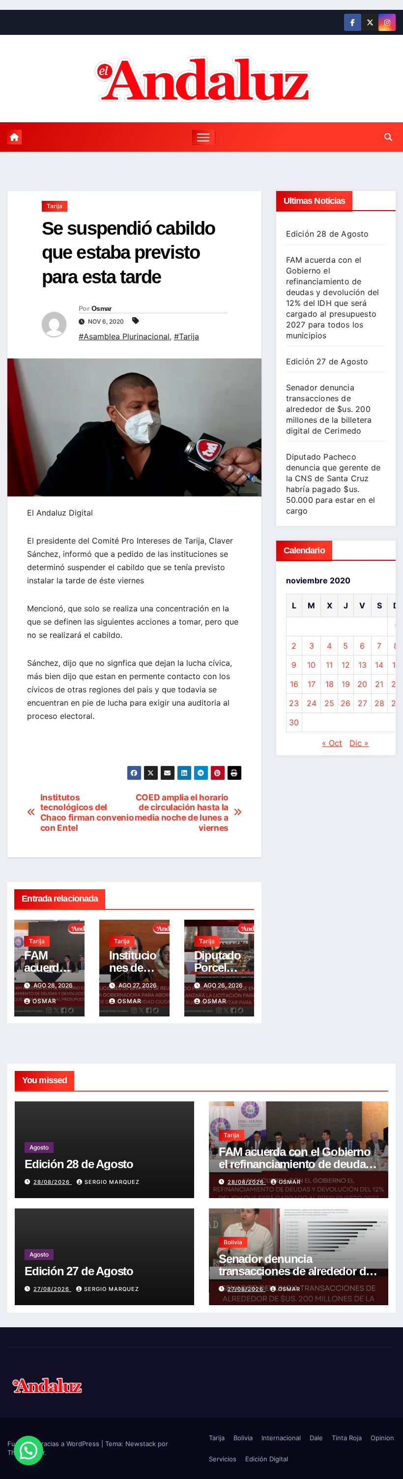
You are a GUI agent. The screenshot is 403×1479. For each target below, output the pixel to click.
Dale (316, 1438)
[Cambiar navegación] (203, 137)
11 (329, 665)
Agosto (39, 1147)
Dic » (359, 743)
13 (362, 665)
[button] (388, 137)
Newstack (140, 1444)
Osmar (101, 308)
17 (312, 684)
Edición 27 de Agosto (327, 361)
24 (312, 703)
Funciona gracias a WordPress (54, 1444)
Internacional (281, 1438)
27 (362, 703)
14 (379, 665)
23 (294, 703)
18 (329, 684)
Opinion (382, 1438)
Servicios (222, 1459)
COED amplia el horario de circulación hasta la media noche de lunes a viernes (182, 813)
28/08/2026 (52, 1181)
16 (294, 684)
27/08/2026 (52, 1289)
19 (346, 684)
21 (379, 684)
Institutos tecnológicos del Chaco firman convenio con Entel (87, 813)
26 (345, 703)
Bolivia (233, 1242)
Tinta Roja (347, 1438)
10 (311, 665)
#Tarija (186, 336)
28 (379, 703)
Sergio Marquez (112, 1181)
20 (362, 684)
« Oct (332, 743)
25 (329, 703)
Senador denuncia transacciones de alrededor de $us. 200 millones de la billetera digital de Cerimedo (329, 409)
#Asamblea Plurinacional (124, 336)
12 (346, 665)
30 (294, 722)
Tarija (54, 206)
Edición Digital (266, 1459)
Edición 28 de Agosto (327, 234)
